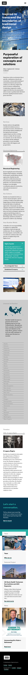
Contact (5, 665)
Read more (7, 646)
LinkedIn (14, 667)
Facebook (6, 669)
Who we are (8, 557)
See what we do (9, 601)
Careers (10, 665)
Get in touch (7, 521)
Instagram (19, 667)
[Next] (22, 110)
